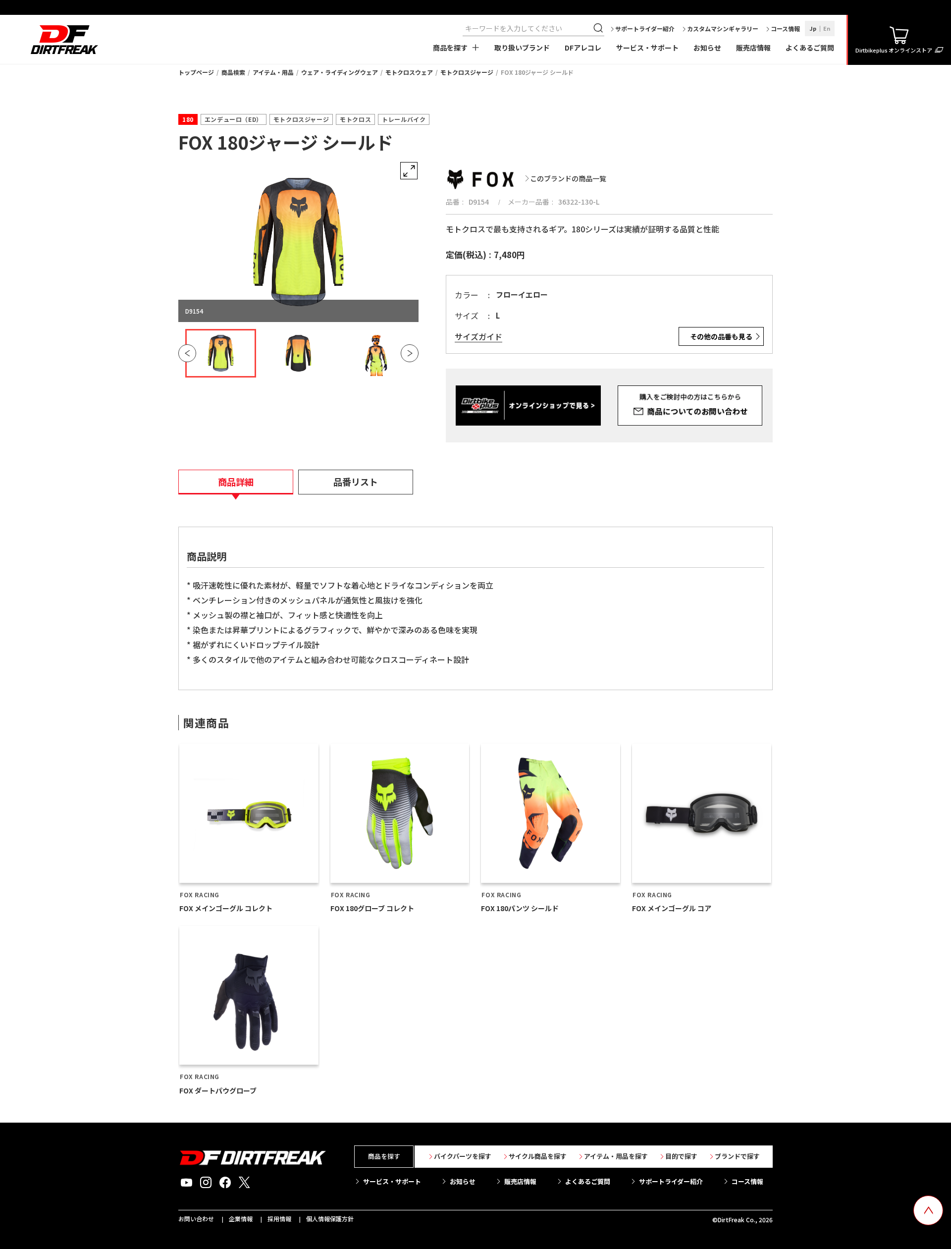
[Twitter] (244, 1183)
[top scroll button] (928, 1210)
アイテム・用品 (273, 72)
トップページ (196, 72)
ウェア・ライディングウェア (339, 72)
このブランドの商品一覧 (568, 178)
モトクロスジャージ (466, 72)
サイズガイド (478, 336)
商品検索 (233, 72)
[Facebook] (225, 1183)
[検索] (599, 28)
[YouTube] (186, 1183)
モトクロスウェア (409, 72)
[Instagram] (205, 1183)
